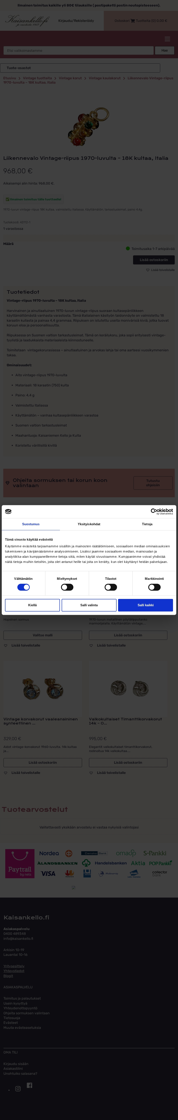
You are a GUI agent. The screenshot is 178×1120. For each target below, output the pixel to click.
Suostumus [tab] (31, 524)
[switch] (67, 587)
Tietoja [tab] (147, 524)
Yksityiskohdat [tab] (89, 524)
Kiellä (32, 605)
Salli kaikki (146, 605)
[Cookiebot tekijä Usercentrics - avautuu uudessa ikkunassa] (154, 511)
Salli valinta (89, 605)
